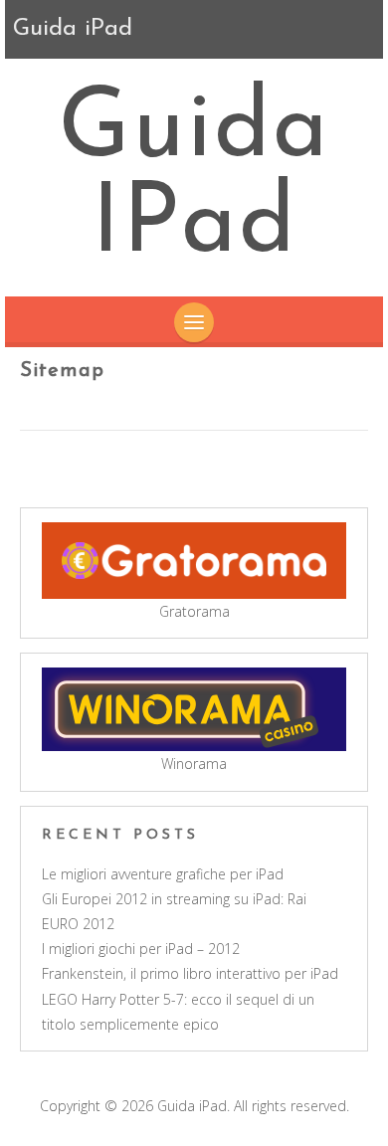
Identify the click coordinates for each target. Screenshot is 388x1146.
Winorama (194, 763)
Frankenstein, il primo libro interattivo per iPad (190, 973)
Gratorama (194, 611)
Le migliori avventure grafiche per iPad (163, 873)
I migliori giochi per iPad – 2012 (141, 948)
